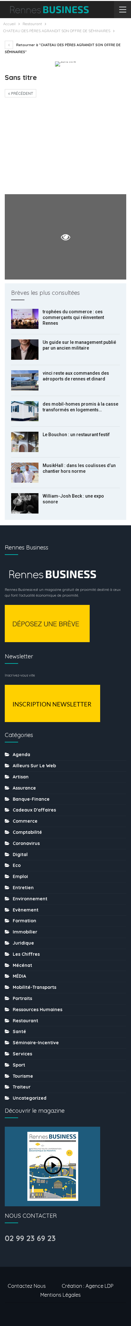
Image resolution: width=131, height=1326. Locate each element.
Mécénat (22, 965)
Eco (17, 865)
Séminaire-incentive (36, 1043)
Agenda (21, 754)
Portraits (22, 998)
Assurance (24, 788)
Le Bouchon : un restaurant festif (76, 434)
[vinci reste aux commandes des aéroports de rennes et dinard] (24, 380)
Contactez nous (27, 1286)
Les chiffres (26, 954)
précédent (21, 93)
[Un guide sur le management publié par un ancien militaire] (24, 349)
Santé (19, 1031)
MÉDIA (19, 976)
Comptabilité (27, 832)
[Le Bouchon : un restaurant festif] (24, 442)
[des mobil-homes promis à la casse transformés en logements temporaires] (24, 411)
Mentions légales (60, 1295)
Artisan (21, 777)
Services (22, 1054)
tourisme (23, 1076)
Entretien (23, 887)
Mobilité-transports (34, 987)
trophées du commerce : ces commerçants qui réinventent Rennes (73, 317)
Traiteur (22, 1087)
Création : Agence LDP (88, 1286)
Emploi (20, 876)
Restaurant (25, 1021)
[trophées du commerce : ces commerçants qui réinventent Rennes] (24, 319)
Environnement (30, 899)
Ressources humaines (37, 1009)
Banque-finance (31, 799)
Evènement (25, 910)
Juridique (23, 943)
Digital (20, 854)
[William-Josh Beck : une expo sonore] (24, 503)
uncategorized (29, 1098)
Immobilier (25, 932)
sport (19, 1065)
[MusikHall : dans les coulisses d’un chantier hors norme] (24, 473)
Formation (24, 921)
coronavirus (26, 843)
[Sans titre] (65, 147)
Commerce (25, 821)
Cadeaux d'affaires (34, 810)
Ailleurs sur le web (34, 766)
